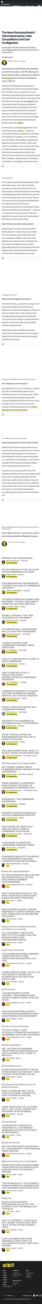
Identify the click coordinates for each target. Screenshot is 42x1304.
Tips (32, 6)
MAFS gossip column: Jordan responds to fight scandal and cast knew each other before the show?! (21, 912)
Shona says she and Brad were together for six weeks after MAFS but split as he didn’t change (20, 1168)
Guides (22, 664)
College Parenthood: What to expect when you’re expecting (20, 752)
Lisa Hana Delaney (14, 790)
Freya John (11, 848)
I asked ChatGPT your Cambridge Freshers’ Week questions (18, 645)
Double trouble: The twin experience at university (17, 616)
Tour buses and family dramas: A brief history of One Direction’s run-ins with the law (20, 957)
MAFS (20, 919)
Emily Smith (11, 900)
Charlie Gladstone (13, 61)
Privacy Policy (17, 1274)
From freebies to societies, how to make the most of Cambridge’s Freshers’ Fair (18, 785)
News (23, 61)
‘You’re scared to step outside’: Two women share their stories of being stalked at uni (20, 996)
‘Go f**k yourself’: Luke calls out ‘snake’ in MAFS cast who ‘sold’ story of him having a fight (19, 1223)
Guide (34, 756)
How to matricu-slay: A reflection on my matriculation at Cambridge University (19, 676)
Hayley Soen (11, 919)
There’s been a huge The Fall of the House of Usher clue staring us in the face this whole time (21, 975)
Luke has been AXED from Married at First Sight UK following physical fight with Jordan (20, 1242)
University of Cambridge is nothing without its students (20, 722)
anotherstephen (13, 864)
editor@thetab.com (27, 1295)
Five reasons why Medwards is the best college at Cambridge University (21, 585)
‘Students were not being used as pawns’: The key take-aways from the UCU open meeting (20, 601)
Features (26, 634)
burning (8, 78)
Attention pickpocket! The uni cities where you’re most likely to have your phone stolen (21, 1071)
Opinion (21, 574)
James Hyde (11, 574)
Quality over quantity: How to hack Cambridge (20, 660)
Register (15, 1282)
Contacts (29, 1274)
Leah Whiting (11, 664)
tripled (20, 123)
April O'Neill (11, 712)
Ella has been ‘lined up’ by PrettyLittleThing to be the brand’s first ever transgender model (19, 936)
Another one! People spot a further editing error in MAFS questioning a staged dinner (20, 1013)
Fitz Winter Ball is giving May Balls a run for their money (19, 630)
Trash (29, 963)
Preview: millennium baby (17, 558)
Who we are (29, 1273)
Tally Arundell (12, 682)
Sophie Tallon (12, 620)
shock (30, 101)
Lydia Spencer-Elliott (15, 884)
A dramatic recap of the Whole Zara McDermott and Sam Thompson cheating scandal (20, 858)
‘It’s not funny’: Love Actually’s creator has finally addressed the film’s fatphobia (21, 1032)
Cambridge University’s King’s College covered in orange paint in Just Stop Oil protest (20, 693)
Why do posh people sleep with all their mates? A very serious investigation (21, 1148)
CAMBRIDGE (12, 563)
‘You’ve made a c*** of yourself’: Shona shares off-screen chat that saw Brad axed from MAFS (21, 1185)
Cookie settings (29, 1277)
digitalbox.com (10, 1295)
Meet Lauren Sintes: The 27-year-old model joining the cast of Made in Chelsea (18, 1093)
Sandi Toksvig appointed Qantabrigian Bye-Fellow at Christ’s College (19, 736)
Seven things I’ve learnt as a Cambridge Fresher (19, 708)
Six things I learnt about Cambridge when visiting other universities (21, 769)
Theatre (24, 561)
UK (8, 866)
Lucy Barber (11, 650)
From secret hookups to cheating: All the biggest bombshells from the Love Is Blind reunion (19, 1128)
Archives (16, 1276)
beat (25, 128)
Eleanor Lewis (12, 607)
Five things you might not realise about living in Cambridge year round (17, 829)
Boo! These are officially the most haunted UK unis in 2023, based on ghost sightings (19, 895)
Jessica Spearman (14, 590)
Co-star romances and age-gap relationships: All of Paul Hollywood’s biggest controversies (20, 878)
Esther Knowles (13, 634)
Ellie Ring (10, 1058)
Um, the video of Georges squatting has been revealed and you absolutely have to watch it (20, 1052)
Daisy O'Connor (12, 561)
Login (14, 1284)
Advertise (16, 1273)
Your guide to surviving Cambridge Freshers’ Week (18, 844)
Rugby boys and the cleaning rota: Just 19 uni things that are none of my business (19, 1109)
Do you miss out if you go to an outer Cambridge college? (20, 570)
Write (28, 6)
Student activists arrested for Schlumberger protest (19, 814)
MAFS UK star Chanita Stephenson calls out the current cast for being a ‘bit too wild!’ (19, 1205)
